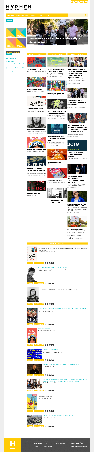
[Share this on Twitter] (47, 263)
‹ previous (40, 431)
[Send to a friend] (51, 263)
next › (78, 431)
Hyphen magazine (12, 445)
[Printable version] (53, 263)
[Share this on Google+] (49, 263)
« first (34, 431)
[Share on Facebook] (45, 263)
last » (83, 431)
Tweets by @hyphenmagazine (11, 71)
